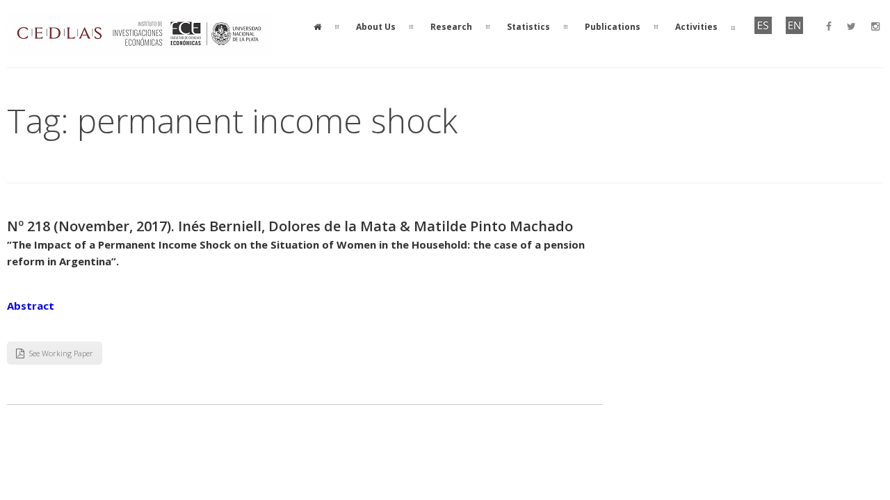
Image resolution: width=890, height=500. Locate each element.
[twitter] (851, 26)
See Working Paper (61, 353)
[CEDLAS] (139, 49)
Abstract (30, 305)
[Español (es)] (763, 31)
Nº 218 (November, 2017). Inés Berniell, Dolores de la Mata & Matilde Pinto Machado (290, 226)
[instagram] (875, 26)
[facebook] (829, 26)
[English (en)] (794, 31)
